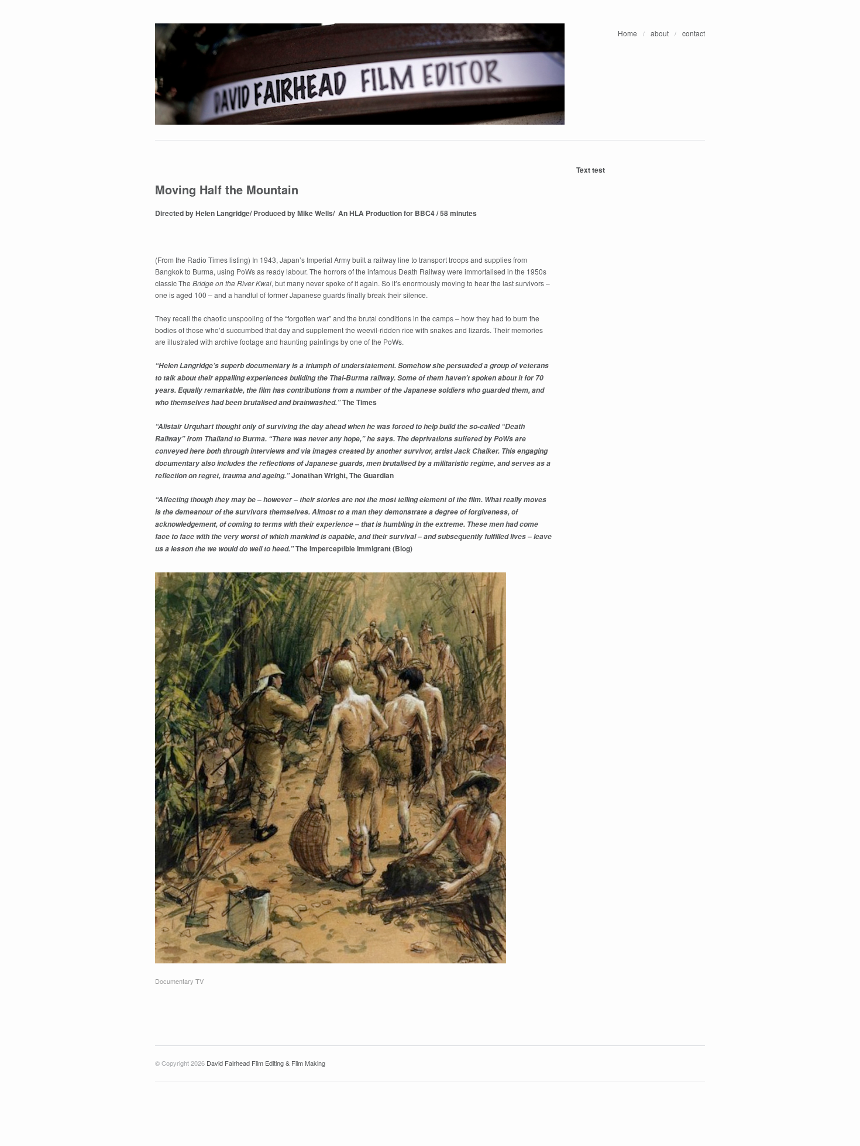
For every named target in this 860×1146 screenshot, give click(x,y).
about (660, 33)
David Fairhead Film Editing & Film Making (266, 1063)
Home (627, 33)
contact (693, 33)
